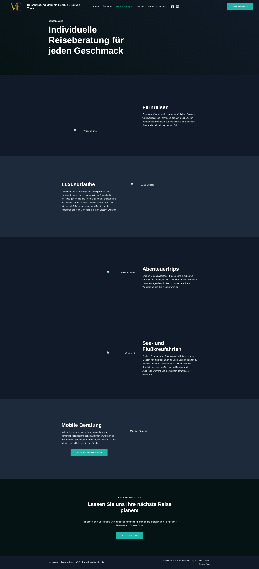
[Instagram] (177, 6)
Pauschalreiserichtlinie (93, 562)
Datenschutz (67, 562)
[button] (240, 6)
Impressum (54, 562)
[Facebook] (172, 6)
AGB (77, 562)
